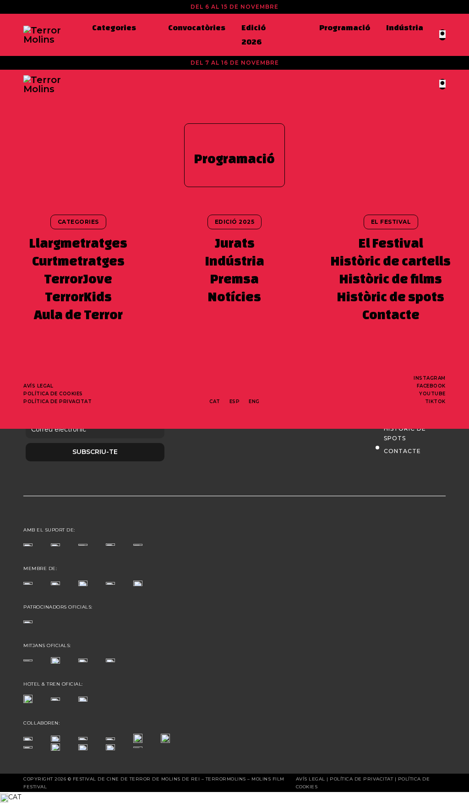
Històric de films (390, 278)
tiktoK (435, 401)
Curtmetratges (78, 261)
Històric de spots (390, 296)
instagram (430, 378)
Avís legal (38, 386)
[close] (442, 34)
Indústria (404, 27)
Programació (344, 27)
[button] (234, 797)
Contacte (391, 314)
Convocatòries (196, 27)
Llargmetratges (78, 243)
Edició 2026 (253, 34)
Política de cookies (53, 394)
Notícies (234, 296)
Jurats (235, 243)
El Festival (391, 243)
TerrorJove (78, 278)
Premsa (234, 278)
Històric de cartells (391, 261)
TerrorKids (78, 296)
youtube (432, 394)
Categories (114, 27)
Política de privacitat (57, 401)
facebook (431, 386)
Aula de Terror (78, 314)
